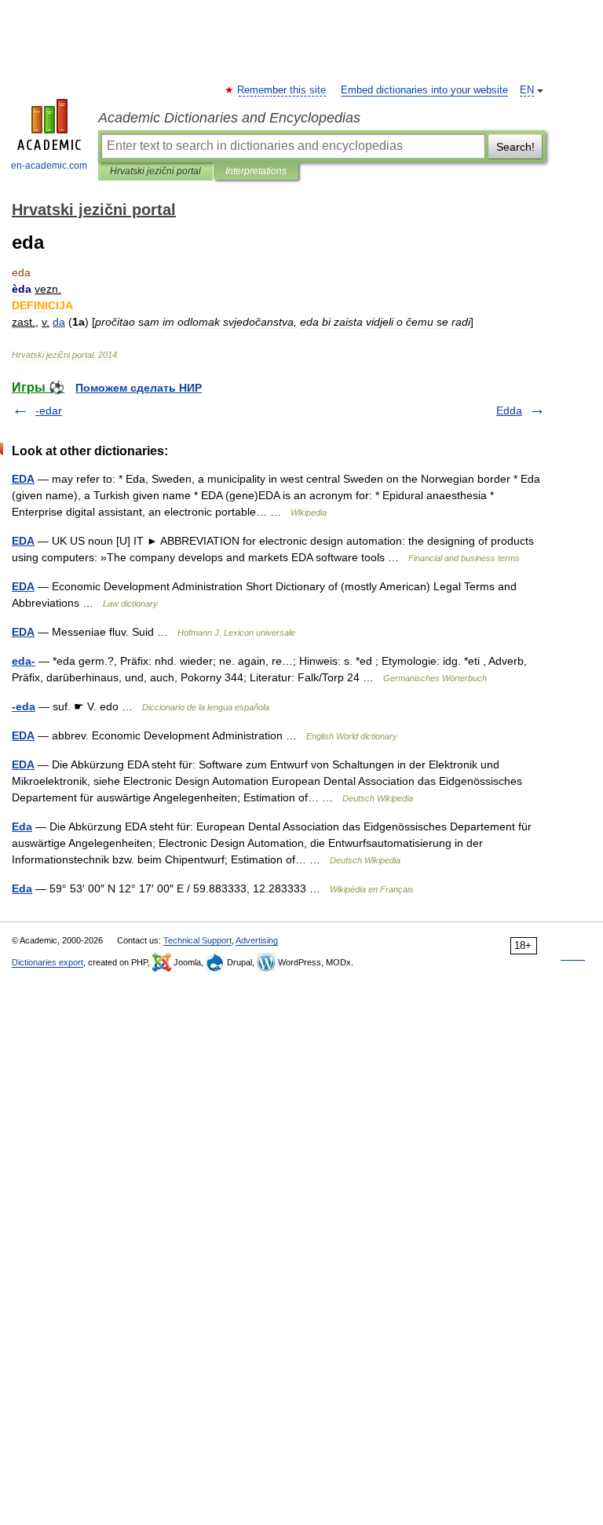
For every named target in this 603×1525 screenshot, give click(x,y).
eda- (23, 661)
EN (527, 90)
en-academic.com (49, 165)
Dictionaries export (47, 962)
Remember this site (282, 90)
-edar (48, 410)
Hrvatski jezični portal (155, 171)
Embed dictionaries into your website (424, 90)
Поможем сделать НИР (138, 387)
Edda (509, 410)
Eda (22, 826)
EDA (23, 478)
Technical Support (197, 940)
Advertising (257, 940)
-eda (23, 706)
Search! (515, 146)
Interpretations (256, 171)
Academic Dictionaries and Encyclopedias (229, 118)
